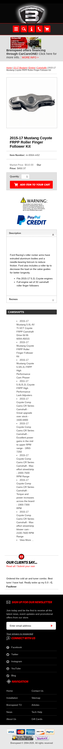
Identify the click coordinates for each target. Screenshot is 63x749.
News (9, 712)
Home (9, 68)
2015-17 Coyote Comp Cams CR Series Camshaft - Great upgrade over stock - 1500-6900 (25, 409)
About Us (11, 719)
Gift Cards (37, 719)
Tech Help (37, 712)
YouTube (16, 668)
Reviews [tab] (13, 299)
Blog (13, 675)
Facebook (16, 647)
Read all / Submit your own (20, 566)
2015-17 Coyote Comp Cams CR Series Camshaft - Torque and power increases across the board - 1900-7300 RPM (25, 494)
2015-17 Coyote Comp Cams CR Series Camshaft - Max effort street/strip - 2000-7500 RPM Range (25, 466)
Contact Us (37, 690)
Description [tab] (15, 233)
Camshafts (42, 68)
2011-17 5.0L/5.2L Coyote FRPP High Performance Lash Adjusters (25, 388)
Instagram (16, 661)
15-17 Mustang (20, 68)
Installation (12, 698)
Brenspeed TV (14, 705)
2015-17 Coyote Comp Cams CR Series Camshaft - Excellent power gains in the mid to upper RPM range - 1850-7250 (25, 437)
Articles (35, 705)
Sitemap (36, 698)
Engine (32, 68)
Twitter (14, 654)
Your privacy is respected (19, 633)
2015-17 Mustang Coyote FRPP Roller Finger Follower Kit (25, 349)
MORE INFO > (30, 57)
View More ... (27, 540)
